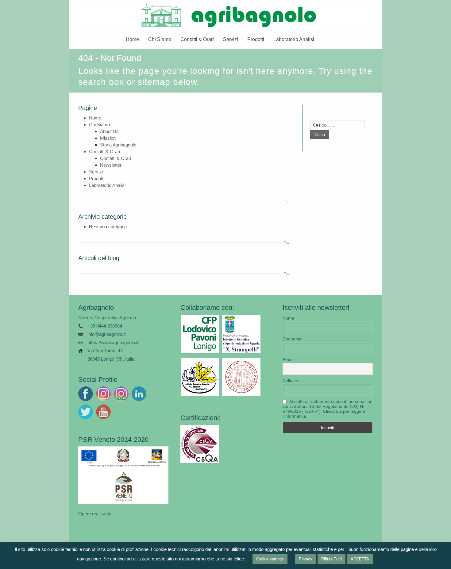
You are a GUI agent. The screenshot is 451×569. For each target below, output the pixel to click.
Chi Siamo (159, 39)
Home (132, 39)
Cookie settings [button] (270, 559)
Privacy (305, 559)
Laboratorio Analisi (293, 39)
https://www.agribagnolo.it (112, 342)
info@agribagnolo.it (106, 334)
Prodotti (255, 39)
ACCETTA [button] (360, 559)
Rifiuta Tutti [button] (331, 559)
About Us (109, 131)
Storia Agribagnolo (118, 144)
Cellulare (291, 380)
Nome (288, 318)
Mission (108, 138)
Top (286, 201)
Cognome (292, 338)
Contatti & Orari (197, 39)
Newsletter (110, 165)
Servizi (230, 39)
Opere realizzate (94, 513)
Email (288, 359)
